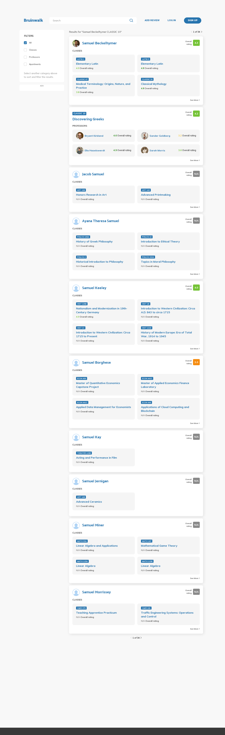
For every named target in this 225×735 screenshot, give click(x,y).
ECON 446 (146, 402)
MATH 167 (146, 541)
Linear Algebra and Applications (97, 545)
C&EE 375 (81, 608)
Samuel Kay (91, 437)
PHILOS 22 (147, 237)
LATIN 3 (145, 59)
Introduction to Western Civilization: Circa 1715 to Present (103, 334)
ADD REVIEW (152, 20)
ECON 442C (147, 378)
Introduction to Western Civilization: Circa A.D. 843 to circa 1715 (168, 310)
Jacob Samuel (93, 174)
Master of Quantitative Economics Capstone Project (98, 385)
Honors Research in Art (91, 194)
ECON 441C (82, 402)
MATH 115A (82, 561)
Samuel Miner (93, 525)
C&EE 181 (146, 608)
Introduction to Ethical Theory (160, 241)
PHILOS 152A (148, 257)
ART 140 (146, 190)
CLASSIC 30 (147, 79)
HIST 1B (145, 304)
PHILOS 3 (81, 257)
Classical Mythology (154, 84)
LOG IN (172, 20)
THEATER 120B (84, 453)
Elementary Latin (87, 63)
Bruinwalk (33, 20)
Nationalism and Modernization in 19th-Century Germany (101, 310)
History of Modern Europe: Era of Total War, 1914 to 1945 (166, 334)
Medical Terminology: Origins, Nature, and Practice (103, 85)
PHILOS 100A (83, 237)
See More (194, 100)
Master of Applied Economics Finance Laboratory (165, 385)
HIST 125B (81, 304)
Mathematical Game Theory (159, 545)
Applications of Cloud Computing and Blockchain (165, 409)
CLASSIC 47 (82, 79)
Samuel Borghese (96, 363)
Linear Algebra (85, 566)
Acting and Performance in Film (96, 457)
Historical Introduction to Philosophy (99, 261)
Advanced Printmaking (156, 194)
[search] (89, 20)
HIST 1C (80, 328)
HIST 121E (146, 328)
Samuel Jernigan (95, 481)
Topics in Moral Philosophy (158, 261)
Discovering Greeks (88, 119)
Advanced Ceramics (89, 501)
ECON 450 (81, 378)
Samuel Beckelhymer (99, 43)
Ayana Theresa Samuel (100, 221)
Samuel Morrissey (96, 592)
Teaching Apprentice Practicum (96, 612)
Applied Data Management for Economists (103, 407)
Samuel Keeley (94, 288)
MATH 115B (147, 561)
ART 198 (81, 190)
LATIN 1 (80, 59)
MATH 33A (82, 541)
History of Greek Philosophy (94, 241)
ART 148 (81, 497)
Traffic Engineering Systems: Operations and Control (167, 614)
